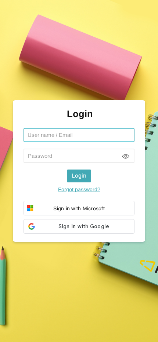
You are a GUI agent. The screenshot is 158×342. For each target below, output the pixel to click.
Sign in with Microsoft (79, 208)
